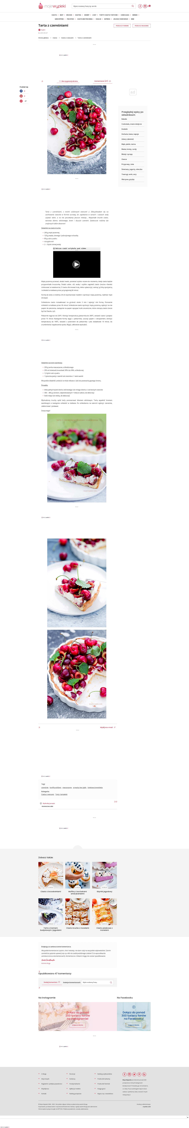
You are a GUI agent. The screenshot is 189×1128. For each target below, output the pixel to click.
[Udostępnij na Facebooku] (22, 91)
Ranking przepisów (75, 1094)
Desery (86, 15)
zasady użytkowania (82, 1109)
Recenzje (72, 1074)
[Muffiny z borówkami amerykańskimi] (77, 875)
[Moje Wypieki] (51, 6)
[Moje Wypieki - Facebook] (140, 6)
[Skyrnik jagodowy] (104, 875)
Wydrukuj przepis (49, 803)
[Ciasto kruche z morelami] (77, 911)
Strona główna (43, 38)
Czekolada (125, 15)
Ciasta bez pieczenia (85, 19)
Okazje (98, 19)
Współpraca (45, 1089)
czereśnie (44, 787)
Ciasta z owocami (67, 38)
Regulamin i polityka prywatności (51, 1084)
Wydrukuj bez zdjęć (47, 806)
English (43, 30)
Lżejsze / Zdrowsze (120, 19)
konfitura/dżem (55, 787)
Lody (94, 15)
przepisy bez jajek (79, 787)
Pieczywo (70, 19)
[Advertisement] (94, 49)
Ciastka (78, 15)
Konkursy (72, 1079)
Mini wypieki (59, 19)
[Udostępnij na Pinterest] (22, 96)
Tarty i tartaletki (61, 794)
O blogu (43, 1074)
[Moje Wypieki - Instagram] (145, 6)
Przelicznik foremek (103, 1084)
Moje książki (45, 1079)
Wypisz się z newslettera (105, 1094)
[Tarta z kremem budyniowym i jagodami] (50, 911)
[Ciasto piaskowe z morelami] (104, 911)
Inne (132, 19)
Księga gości (101, 1089)
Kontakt (43, 1094)
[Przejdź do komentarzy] (22, 101)
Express (107, 19)
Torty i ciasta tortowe (108, 15)
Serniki (134, 15)
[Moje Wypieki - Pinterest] (139, 1074)
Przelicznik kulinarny (103, 1079)
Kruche (69, 15)
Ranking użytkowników (104, 1074)
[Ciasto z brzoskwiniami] (50, 875)
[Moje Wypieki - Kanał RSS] (144, 1074)
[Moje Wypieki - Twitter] (134, 1074)
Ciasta (54, 15)
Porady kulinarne (74, 1084)
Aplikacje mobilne (75, 1089)
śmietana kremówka (95, 787)
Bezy (61, 15)
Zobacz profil (77, 1025)
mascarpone (67, 787)
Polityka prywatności (69, 1109)
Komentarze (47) (101, 81)
